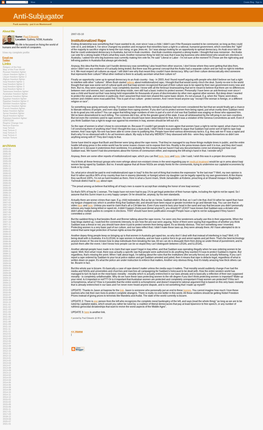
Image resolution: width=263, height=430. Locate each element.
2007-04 (7, 207)
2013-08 (7, 368)
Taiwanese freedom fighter (15, 91)
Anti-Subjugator (38, 16)
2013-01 (7, 358)
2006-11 (7, 195)
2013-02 (7, 360)
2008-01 (7, 229)
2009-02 (7, 258)
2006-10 (7, 193)
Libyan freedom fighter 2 (14, 77)
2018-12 (7, 416)
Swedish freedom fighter (14, 103)
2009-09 (7, 275)
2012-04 (7, 338)
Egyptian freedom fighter (15, 98)
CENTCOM (8, 120)
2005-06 (7, 154)
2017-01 (7, 411)
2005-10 (7, 163)
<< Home (77, 331)
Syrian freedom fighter (13, 113)
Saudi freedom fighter (13, 115)
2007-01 (7, 200)
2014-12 (7, 397)
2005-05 (7, 151)
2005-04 (7, 149)
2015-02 (7, 402)
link (122, 290)
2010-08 (7, 297)
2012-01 (7, 334)
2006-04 (7, 178)
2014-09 (7, 390)
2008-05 (7, 239)
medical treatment (199, 161)
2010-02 (7, 285)
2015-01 (7, 399)
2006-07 (7, 185)
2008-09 (7, 246)
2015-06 (7, 407)
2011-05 (7, 314)
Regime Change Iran (13, 123)
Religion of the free (12, 67)
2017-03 (7, 414)
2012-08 (7, 346)
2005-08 (7, 158)
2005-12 (7, 168)
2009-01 (7, 256)
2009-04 (7, 263)
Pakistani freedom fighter (15, 118)
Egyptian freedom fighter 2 (15, 101)
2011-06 (7, 317)
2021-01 (7, 424)
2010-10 (7, 302)
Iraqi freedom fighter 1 (13, 81)
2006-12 (7, 197)
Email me (7, 57)
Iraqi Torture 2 (9, 130)
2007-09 (7, 219)
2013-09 (7, 370)
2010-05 (7, 290)
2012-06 (7, 341)
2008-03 (7, 234)
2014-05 (7, 382)
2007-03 (7, 205)
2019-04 (7, 419)
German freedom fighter (14, 106)
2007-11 (7, 224)
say (98, 181)
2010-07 (7, 295)
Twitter (6, 60)
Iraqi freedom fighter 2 (13, 84)
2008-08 (7, 244)
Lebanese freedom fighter (15, 96)
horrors (187, 290)
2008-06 (7, 241)
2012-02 (7, 336)
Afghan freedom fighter (14, 79)
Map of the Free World (14, 69)
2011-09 (7, 324)
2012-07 (7, 343)
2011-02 (7, 307)
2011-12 (7, 331)
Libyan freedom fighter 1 (14, 74)
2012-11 (7, 353)
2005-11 (7, 166)
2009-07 (7, 270)
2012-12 (7, 355)
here (161, 156)
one (96, 301)
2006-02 (7, 173)
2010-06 (7, 292)
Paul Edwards (31, 36)
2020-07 (7, 421)
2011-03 (7, 309)
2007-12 (7, 227)
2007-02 (7, 202)
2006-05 (7, 180)
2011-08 (7, 321)
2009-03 (7, 261)
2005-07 (7, 156)
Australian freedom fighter (15, 94)
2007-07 (7, 214)
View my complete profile (16, 52)
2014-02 (7, 375)
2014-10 (7, 392)
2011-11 (7, 329)
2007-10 (7, 222)
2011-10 (7, 326)
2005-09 (7, 161)
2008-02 (7, 231)
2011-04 (7, 312)
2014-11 (7, 394)
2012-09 (7, 348)
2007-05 (7, 210)
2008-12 (7, 253)
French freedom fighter (14, 108)
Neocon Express (11, 125)
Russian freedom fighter (14, 72)
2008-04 (7, 236)
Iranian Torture (10, 137)
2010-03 (7, 287)
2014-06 (7, 385)
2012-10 (7, 351)
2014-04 (7, 380)
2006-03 (7, 175)
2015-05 (7, 404)
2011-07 (7, 319)
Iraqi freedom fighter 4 (13, 89)
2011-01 (7, 304)
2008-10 (7, 248)
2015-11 (7, 409)
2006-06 (7, 183)
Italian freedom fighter (13, 111)
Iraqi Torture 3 (9, 132)
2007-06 (7, 212)
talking (130, 82)
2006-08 (7, 188)
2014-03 (7, 377)
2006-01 (7, 171)
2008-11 (7, 251)
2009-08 (7, 273)
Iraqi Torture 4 (9, 135)
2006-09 (7, 190)
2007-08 (7, 217)
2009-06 (7, 268)
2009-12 (7, 282)
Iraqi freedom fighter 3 (13, 86)
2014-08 (7, 387)
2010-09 (7, 300)
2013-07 (7, 365)
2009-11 (7, 280)
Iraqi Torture (9, 128)
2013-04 (7, 363)
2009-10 (7, 278)
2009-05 (7, 265)
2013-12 (7, 372)
